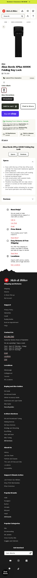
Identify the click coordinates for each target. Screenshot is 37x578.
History (6, 452)
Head (6, 513)
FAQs (6, 325)
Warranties (7, 313)
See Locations (15, 265)
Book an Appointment (11, 322)
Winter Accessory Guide (11, 397)
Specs (13, 154)
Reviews (23, 154)
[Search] (22, 16)
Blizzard (6, 510)
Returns (6, 292)
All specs (5, 140)
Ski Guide (7, 391)
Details (32, 78)
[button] (27, 11)
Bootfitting (7, 431)
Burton (6, 504)
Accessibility (8, 468)
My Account (8, 298)
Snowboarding (8, 531)
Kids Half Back (9, 434)
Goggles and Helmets (11, 541)
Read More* (15, 238)
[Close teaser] (9, 568)
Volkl (5, 497)
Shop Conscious (9, 486)
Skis (5, 528)
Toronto (6, 376)
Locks (29, 22)
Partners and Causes (10, 459)
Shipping (7, 288)
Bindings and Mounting (11, 428)
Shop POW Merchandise (12, 483)
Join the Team (8, 455)
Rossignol (7, 501)
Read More (14, 253)
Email (12, 226)
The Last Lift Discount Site (13, 462)
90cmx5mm (7, 99)
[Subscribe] (30, 553)
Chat (28, 135)
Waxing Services (9, 422)
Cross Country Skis (10, 538)
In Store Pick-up (9, 295)
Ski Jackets (7, 534)
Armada (6, 507)
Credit (6, 316)
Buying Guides (8, 319)
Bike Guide (7, 404)
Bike (6, 22)
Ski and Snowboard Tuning (12, 418)
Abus (3, 64)
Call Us (13, 220)
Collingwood (8, 373)
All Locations (8, 379)
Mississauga (8, 370)
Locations (7, 356)
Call (24, 135)
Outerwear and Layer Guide (13, 400)
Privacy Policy (8, 309)
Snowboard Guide (10, 394)
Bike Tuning (8, 437)
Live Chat (14, 223)
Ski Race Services (9, 425)
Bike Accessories (16, 22)
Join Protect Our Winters (12, 480)
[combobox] (13, 16)
